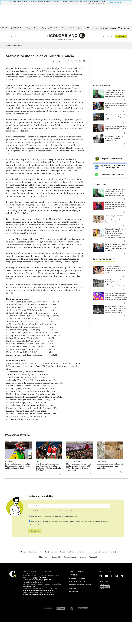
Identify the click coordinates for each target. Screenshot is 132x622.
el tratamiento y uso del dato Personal (45, 516)
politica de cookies (98, 4)
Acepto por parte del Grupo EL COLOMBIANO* (53, 516)
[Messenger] (68, 61)
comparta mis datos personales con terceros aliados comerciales (69, 521)
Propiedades (101, 461)
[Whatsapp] (72, 61)
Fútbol (39, 461)
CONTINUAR (115, 2)
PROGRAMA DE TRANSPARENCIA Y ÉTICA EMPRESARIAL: (41, 588)
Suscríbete (120, 36)
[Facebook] (80, 61)
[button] (124, 100)
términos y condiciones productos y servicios (47, 511)
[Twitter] (76, 61)
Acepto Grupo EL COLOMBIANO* (52, 511)
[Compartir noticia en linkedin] (84, 61)
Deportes (10, 461)
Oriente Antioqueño (75, 461)
